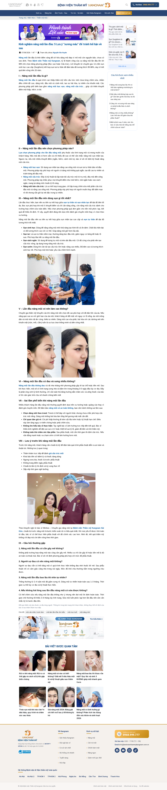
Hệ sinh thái (109, 13)
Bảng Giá (48, 13)
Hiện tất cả (122, 66)
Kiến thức (31, 18)
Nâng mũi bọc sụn (31, 167)
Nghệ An (72, 776)
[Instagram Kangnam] (129, 750)
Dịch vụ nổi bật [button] (92, 731)
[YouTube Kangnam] (123, 750)
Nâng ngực (92, 753)
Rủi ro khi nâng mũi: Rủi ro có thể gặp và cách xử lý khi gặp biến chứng (32, 676)
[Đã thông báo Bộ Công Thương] (24, 754)
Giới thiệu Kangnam (94, 13)
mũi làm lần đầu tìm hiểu (55, 612)
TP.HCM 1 (41, 776)
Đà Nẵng (82, 776)
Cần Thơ (92, 776)
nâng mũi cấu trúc (74, 86)
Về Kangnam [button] (63, 731)
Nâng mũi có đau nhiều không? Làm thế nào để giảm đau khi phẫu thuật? (122, 115)
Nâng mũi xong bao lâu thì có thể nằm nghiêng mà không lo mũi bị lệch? (122, 87)
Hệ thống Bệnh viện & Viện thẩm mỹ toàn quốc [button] (37, 770)
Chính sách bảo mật (99, 786)
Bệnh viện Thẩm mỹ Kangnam (46, 61)
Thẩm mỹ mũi (42, 18)
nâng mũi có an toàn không (61, 408)
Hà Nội (22, 776)
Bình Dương (103, 776)
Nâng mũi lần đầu (27, 80)
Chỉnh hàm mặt (94, 748)
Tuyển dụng (64, 758)
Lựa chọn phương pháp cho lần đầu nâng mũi (40, 153)
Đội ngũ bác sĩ (65, 743)
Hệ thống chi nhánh (67, 753)
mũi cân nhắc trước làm (35, 612)
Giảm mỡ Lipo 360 (95, 758)
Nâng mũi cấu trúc (31, 177)
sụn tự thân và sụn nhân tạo (76, 202)
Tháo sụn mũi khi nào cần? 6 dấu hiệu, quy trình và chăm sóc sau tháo (31, 712)
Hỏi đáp (62, 763)
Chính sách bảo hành (115, 786)
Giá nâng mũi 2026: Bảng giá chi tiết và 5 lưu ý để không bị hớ (61, 712)
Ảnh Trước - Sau (61, 13)
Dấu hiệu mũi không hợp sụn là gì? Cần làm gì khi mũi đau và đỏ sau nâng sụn (123, 96)
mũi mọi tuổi (72, 612)
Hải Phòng (62, 776)
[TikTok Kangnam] (135, 750)
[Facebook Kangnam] (117, 750)
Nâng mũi (23, 58)
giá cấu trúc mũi (56, 453)
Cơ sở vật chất (65, 748)
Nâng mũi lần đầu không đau (32, 386)
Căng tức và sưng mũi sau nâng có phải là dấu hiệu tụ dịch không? (122, 106)
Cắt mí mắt (92, 743)
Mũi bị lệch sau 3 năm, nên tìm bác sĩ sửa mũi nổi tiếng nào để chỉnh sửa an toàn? (122, 124)
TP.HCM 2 (51, 776)
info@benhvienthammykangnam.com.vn (134, 745)
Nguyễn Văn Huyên (60, 53)
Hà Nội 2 (30, 776)
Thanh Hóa (115, 776)
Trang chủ (22, 18)
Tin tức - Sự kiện (77, 13)
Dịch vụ (38, 13)
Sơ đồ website (144, 786)
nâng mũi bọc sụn (56, 86)
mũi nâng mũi (85, 612)
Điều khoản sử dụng (130, 786)
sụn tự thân (89, 219)
